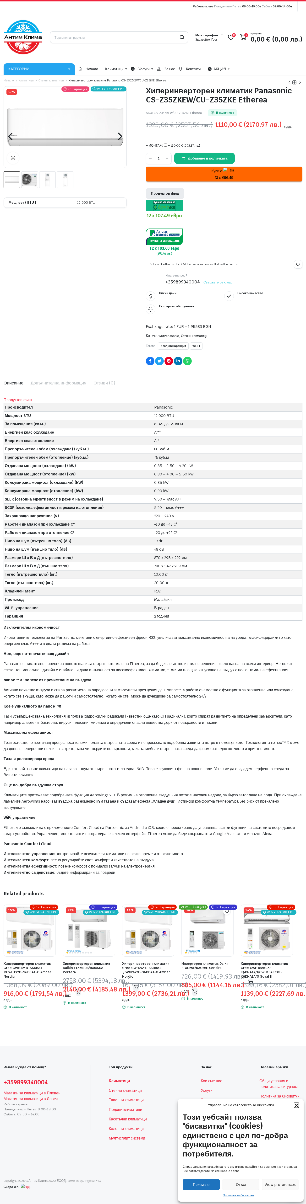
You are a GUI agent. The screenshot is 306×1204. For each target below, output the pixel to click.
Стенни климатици (51, 80)
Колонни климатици (126, 1128)
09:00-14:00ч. (283, 6)
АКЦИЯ (219, 69)
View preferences (280, 1184)
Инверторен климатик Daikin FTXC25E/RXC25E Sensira (205, 965)
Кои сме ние (211, 1080)
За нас (169, 69)
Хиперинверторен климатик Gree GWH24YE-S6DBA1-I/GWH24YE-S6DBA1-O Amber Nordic (146, 970)
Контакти (193, 69)
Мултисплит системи (127, 1138)
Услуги (143, 69)
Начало (92, 69)
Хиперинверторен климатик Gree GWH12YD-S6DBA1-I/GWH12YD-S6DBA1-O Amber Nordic (27, 970)
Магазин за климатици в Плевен (32, 1093)
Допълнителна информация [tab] (58, 383)
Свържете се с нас (218, 282)
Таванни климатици (126, 1100)
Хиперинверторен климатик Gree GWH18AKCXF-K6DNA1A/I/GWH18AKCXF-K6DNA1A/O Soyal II (264, 970)
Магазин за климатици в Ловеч (31, 1098)
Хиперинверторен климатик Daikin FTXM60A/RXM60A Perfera (86, 967)
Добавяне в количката (207, 158)
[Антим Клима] (23, 37)
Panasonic (171, 336)
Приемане (201, 1184)
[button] (296, 1105)
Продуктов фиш (165, 193)
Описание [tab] (13, 383)
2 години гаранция (173, 346)
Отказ (241, 1184)
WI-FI (196, 346)
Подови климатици (125, 1109)
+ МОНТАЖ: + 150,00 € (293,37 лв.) (173, 146)
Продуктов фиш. (18, 399)
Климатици (114, 69)
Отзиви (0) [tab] (104, 383)
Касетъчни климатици (128, 1119)
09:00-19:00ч (251, 6)
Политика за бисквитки (238, 1195)
